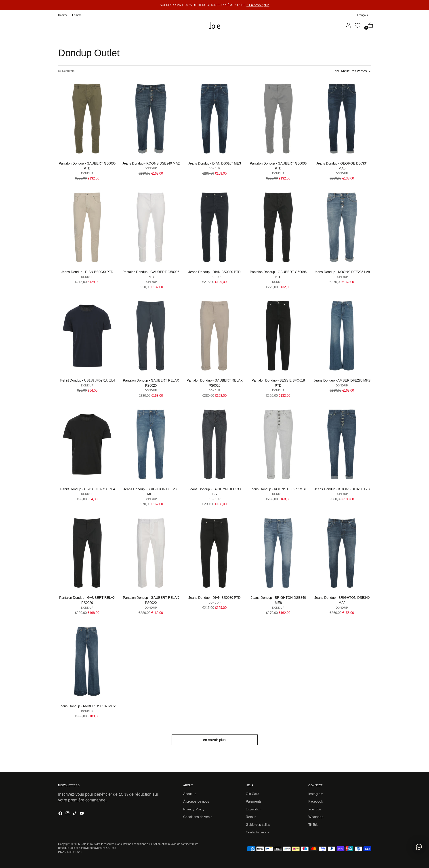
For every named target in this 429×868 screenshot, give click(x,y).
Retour (251, 817)
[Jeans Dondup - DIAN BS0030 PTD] (87, 227)
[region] (214, 5)
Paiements (254, 801)
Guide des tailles (258, 824)
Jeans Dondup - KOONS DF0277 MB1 (278, 489)
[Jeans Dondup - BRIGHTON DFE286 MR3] (151, 444)
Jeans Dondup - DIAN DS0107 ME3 (214, 163)
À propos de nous (196, 801)
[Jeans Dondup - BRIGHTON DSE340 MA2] (342, 553)
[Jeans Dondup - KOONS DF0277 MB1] (278, 444)
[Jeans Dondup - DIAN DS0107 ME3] (214, 118)
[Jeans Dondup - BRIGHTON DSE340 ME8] (278, 553)
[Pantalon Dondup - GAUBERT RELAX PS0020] (151, 335)
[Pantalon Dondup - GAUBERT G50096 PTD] (87, 118)
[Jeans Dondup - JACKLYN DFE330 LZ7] (214, 444)
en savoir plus (214, 740)
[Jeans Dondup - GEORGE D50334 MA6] (342, 118)
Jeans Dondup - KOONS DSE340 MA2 (151, 163)
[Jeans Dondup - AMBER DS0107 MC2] (87, 661)
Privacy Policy (193, 809)
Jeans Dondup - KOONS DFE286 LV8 (342, 272)
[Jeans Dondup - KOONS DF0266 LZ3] (342, 444)
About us (189, 794)
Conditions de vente (197, 817)
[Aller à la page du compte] (346, 25)
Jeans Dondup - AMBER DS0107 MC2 (87, 706)
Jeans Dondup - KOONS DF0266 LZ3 (342, 489)
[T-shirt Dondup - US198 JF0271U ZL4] (87, 335)
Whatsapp (315, 817)
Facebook (315, 801)
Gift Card (252, 794)
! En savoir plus (257, 5)
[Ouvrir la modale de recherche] (337, 25)
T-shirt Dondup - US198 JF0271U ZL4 (87, 380)
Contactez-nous (257, 832)
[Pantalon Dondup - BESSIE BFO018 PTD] (278, 335)
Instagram (315, 794)
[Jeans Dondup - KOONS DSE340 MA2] (151, 118)
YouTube (314, 809)
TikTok (313, 824)
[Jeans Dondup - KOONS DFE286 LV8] (342, 227)
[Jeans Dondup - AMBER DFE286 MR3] (342, 335)
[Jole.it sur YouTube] (82, 814)
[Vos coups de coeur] (357, 25)
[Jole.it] (214, 25)
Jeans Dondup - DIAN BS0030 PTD (87, 272)
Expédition (253, 809)
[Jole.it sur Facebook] (60, 814)
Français (362, 15)
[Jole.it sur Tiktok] (75, 814)
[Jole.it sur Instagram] (68, 814)
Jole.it (84, 844)
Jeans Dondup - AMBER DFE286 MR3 (341, 380)
